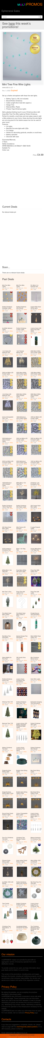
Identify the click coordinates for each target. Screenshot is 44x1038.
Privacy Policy (29, 1013)
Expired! (14, 90)
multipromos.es (23, 1037)
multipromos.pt (12, 1037)
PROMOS (34, 4)
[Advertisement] (22, 179)
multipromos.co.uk (35, 1037)
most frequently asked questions (27, 1027)
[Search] (40, 16)
